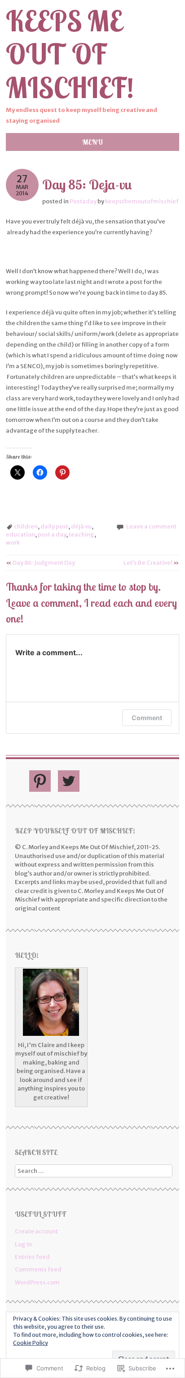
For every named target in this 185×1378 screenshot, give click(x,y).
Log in (23, 1244)
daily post (54, 526)
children (26, 526)
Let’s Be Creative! (151, 563)
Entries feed (32, 1257)
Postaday (83, 201)
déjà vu (81, 526)
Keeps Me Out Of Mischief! (70, 55)
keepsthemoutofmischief (142, 201)
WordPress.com (37, 1282)
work (13, 542)
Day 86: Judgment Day (40, 563)
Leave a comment (151, 526)
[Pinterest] (40, 781)
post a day (52, 534)
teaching (81, 534)
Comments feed (38, 1269)
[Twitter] (68, 781)
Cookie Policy (30, 1342)
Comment (147, 717)
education (20, 534)
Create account (36, 1231)
